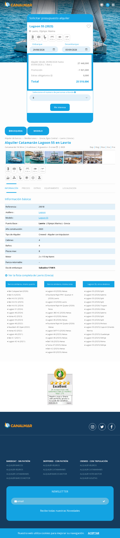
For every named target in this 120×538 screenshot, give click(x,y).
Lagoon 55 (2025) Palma (95, 341)
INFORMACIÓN (11, 188)
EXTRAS (37, 188)
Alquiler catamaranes (17, 474)
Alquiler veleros (14, 469)
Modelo (38, 130)
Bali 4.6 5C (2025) (16, 298)
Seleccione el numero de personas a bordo (53, 92)
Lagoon (42, 212)
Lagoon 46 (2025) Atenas (57, 334)
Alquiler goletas (88, 478)
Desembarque (72, 44)
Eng (97, 147)
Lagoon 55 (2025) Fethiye (96, 338)
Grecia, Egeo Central (48, 138)
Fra (113, 147)
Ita (108, 147)
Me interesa (60, 107)
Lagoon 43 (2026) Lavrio (57, 302)
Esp (91, 147)
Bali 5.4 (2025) (14, 295)
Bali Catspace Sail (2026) (18, 291)
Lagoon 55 (43, 217)
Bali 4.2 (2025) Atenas (56, 348)
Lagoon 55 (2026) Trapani (96, 305)
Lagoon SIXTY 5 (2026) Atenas (59, 330)
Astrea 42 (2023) (15, 316)
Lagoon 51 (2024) (16, 309)
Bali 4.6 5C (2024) (16, 305)
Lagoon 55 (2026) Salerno (96, 295)
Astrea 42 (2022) (15, 330)
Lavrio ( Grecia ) (67, 138)
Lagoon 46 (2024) (16, 313)
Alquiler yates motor (91, 474)
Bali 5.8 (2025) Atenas (56, 341)
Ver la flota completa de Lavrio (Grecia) (30, 275)
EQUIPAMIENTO (52, 188)
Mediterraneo (31, 138)
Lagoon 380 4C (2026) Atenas (59, 313)
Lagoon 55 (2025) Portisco (96, 323)
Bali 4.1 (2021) (14, 338)
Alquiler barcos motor (18, 478)
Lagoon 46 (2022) (16, 323)
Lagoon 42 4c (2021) (17, 341)
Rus (103, 147)
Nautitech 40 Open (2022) (19, 327)
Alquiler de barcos (13, 138)
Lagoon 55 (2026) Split (95, 291)
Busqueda (16, 130)
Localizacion (69, 188)
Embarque (37, 44)
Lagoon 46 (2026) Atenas (57, 320)
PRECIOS (26, 188)
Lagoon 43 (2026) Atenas (57, 291)
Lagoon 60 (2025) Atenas (57, 352)
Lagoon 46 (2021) (16, 334)
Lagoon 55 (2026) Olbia (95, 309)
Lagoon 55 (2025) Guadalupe (97, 334)
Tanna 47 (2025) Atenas (57, 345)
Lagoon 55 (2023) (16, 320)
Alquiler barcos (14, 465)
